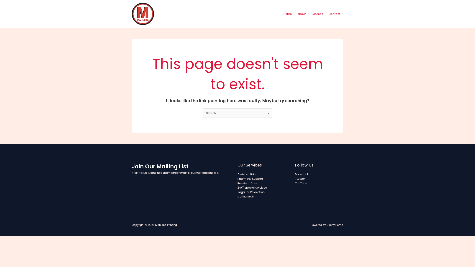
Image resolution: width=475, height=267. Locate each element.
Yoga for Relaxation (251, 192)
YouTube (301, 183)
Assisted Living (247, 174)
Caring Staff (246, 196)
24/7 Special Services (252, 187)
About (301, 14)
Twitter (300, 179)
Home (288, 14)
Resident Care (247, 183)
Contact (334, 14)
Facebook (302, 174)
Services (317, 14)
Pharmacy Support (250, 179)
